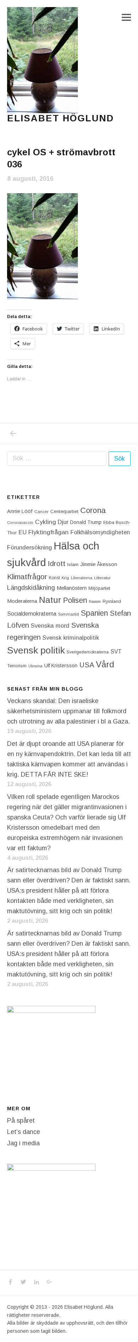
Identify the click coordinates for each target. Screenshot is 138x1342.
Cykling (45, 521)
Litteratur (102, 578)
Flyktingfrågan (48, 532)
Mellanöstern (72, 588)
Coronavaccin (20, 522)
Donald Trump (86, 522)
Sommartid (68, 614)
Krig (65, 578)
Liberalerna (81, 578)
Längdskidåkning (31, 587)
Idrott (56, 563)
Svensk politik (36, 650)
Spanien (94, 613)
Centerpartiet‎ (64, 511)
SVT (116, 652)
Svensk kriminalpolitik (70, 637)
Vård (105, 664)
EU (22, 532)
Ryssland (112, 601)
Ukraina (35, 666)
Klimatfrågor (27, 576)
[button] (42, 60)
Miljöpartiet (99, 588)
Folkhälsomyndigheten (100, 532)
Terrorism (17, 665)
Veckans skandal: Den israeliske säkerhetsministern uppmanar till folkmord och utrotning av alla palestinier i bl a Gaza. (68, 711)
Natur (50, 600)
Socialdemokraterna (31, 614)
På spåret (21, 1120)
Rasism (95, 601)
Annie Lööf (20, 511)
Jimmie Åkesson (98, 564)
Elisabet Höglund (60, 118)
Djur (63, 522)
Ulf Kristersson (60, 665)
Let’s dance (23, 1131)
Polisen (75, 600)
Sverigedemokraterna (88, 652)
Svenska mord (50, 625)
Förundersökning (29, 547)
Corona (93, 510)
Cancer (41, 511)
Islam (73, 564)
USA (86, 665)
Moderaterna (22, 601)
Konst (54, 577)
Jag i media (23, 1143)
